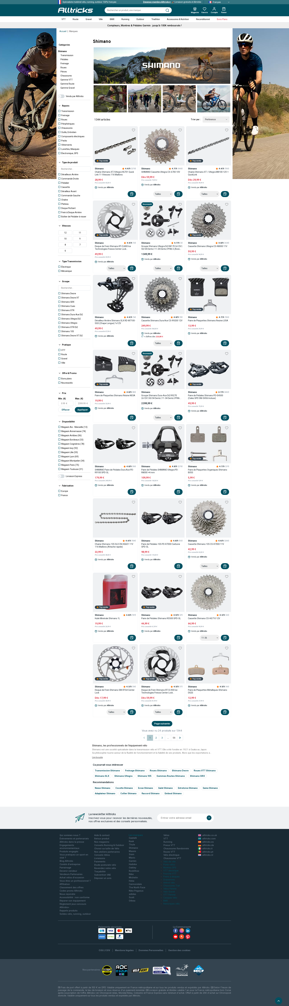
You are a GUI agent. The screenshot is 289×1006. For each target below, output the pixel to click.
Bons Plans (222, 19)
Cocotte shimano (124, 788)
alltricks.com (209, 838)
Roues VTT (169, 851)
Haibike (133, 864)
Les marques (136, 835)
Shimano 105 (144, 776)
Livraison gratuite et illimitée (172, 2)
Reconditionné (203, 19)
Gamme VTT (67, 80)
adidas (132, 894)
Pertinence (210, 119)
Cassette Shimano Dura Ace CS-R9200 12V (161, 320)
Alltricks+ (64, 907)
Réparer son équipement (73, 900)
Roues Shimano (158, 770)
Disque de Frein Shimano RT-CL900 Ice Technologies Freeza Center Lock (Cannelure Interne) (159, 691)
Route (75, 19)
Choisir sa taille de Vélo (106, 848)
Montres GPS (169, 867)
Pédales (64, 59)
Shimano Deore (180, 770)
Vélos (166, 835)
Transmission (67, 55)
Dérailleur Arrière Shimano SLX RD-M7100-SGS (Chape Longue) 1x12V (115, 321)
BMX (112, 19)
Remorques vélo (171, 903)
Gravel (89, 19)
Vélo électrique (171, 855)
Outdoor (140, 19)
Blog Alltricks (66, 861)
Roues (64, 67)
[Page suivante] (180, 738)
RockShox (134, 871)
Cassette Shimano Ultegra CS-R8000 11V (207, 246)
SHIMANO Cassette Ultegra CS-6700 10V (160, 172)
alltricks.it (207, 848)
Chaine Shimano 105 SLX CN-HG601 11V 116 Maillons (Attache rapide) (114, 545)
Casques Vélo (170, 897)
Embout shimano (173, 793)
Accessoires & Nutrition (178, 19)
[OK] (209, 817)
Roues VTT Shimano (205, 770)
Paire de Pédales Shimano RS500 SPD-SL (161, 618)
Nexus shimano (102, 788)
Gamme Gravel (68, 88)
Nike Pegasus (136, 890)
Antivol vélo (169, 882)
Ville (101, 19)
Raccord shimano (151, 793)
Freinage (65, 63)
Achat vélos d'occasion (72, 877)
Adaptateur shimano (105, 793)
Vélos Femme (170, 888)
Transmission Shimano (107, 770)
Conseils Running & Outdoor (109, 845)
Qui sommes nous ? (70, 835)
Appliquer (82, 409)
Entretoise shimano (188, 788)
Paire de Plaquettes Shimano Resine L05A (208, 320)
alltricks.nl (207, 855)
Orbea (132, 900)
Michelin (133, 877)
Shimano (62, 51)
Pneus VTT (169, 845)
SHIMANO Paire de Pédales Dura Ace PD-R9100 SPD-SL (114, 471)
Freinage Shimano (135, 770)
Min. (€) (62, 398)
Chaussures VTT (172, 858)
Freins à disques (171, 876)
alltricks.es (208, 842)
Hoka (131, 880)
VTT (64, 19)
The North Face (137, 887)
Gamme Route (67, 84)
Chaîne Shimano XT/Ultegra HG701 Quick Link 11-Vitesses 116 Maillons (114, 173)
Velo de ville (169, 861)
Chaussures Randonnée (176, 848)
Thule (132, 844)
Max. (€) (79, 398)
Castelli (133, 838)
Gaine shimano (210, 788)
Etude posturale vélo (105, 865)
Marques (73, 31)
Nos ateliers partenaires (107, 851)
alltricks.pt (207, 851)
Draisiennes (169, 879)
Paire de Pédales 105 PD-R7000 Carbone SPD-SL (160, 545)
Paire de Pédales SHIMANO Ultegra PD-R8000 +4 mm (159, 471)
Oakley (132, 867)
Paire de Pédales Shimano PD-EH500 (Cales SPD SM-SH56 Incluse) (205, 396)
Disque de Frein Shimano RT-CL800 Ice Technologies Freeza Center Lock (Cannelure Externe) (113, 247)
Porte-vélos (169, 864)
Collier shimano (128, 793)
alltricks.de (208, 845)
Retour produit (101, 838)
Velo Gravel (169, 891)
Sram (131, 854)
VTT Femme (169, 894)
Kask (131, 841)
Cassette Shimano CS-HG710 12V (204, 618)
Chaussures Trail (171, 885)
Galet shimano (165, 788)
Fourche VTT (170, 873)
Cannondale (135, 884)
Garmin (132, 861)
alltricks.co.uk (209, 835)
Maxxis (132, 851)
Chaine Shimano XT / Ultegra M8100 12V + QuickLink (208, 173)
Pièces (64, 71)
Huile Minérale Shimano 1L (107, 618)
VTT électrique (171, 870)
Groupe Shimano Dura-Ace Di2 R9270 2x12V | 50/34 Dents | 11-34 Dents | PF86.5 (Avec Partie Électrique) (161, 397)
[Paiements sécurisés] (115, 933)
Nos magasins (101, 842)
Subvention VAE (102, 874)
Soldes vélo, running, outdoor (75, 914)
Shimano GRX (197, 776)
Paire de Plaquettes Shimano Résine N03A (115, 395)
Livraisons (99, 858)
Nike (131, 874)
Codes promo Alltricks (71, 890)
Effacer (66, 409)
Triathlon (155, 19)
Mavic (132, 857)
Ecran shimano (145, 788)
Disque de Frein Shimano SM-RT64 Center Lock (115, 691)
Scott (131, 897)
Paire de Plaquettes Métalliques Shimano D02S (207, 691)
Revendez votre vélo (105, 868)
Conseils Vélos (102, 855)
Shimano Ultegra (123, 776)
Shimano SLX (102, 776)
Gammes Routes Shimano (171, 776)
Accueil (62, 31)
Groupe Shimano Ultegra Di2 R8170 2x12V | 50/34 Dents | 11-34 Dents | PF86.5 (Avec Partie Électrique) (161, 247)
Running (125, 19)
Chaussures (66, 75)
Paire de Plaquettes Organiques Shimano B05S (207, 471)
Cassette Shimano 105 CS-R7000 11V (206, 544)
